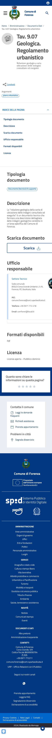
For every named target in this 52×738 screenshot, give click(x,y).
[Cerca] (47, 13)
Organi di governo (25, 535)
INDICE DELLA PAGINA (13, 110)
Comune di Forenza (30, 13)
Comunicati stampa (25, 616)
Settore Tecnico (19, 279)
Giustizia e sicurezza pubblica (24, 591)
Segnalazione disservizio (24, 700)
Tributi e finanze (24, 595)
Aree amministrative (24, 531)
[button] (48, 3)
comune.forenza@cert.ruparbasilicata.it (24, 662)
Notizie (24, 613)
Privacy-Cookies (10, 717)
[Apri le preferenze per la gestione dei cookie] (5, 733)
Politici (25, 546)
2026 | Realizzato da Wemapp (26, 725)
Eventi (24, 620)
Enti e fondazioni (24, 543)
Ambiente (24, 599)
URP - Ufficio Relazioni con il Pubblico (24, 666)
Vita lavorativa (24, 572)
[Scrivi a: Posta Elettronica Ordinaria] (24, 664)
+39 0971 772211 (24, 658)
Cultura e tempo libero (25, 568)
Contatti (24, 642)
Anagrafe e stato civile (24, 565)
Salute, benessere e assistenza (25, 602)
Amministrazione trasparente (24, 637)
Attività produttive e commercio (24, 576)
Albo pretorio (24, 633)
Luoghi (25, 554)
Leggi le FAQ (24, 697)
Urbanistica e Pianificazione (24, 580)
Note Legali (25, 717)
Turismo (24, 583)
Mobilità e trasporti (24, 587)
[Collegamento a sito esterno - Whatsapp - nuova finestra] (24, 683)
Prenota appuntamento (24, 693)
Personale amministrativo (24, 550)
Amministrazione (17, 25)
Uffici (24, 539)
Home (4, 25)
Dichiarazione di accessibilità (25, 704)
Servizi (24, 559)
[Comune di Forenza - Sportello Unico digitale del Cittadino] (14, 13)
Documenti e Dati (34, 25)
